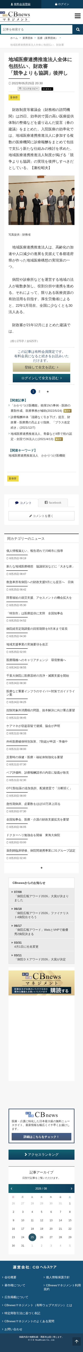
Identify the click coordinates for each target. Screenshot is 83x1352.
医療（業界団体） (47, 38)
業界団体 (28, 38)
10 (22, 1220)
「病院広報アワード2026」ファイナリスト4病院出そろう (41, 913)
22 (70, 1228)
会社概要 (10, 1277)
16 (13, 1228)
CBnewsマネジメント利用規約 (62, 1287)
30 (51, 1203)
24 (22, 1237)
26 (13, 1203)
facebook (55, 502)
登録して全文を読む (40, 367)
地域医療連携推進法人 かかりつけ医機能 (37, 455)
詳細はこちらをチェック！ (41, 1136)
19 (41, 1228)
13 (51, 1220)
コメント (26, 502)
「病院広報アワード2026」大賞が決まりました (41, 896)
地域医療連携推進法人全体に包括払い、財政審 (37, 44)
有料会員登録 (22, 4)
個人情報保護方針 (58, 1277)
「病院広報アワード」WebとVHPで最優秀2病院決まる (41, 930)
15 (70, 1220)
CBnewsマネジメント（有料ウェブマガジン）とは (38, 1305)
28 (32, 1203)
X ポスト (47, 89)
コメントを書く (43, 516)
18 (32, 1228)
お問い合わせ (13, 1329)
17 (22, 1228)
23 (13, 1237)
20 (51, 1228)
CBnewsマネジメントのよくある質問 (29, 1321)
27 (22, 1203)
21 (60, 1228)
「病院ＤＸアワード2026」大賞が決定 (40, 957)
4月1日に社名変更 (26, 945)
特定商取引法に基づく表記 (22, 1313)
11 (32, 1220)
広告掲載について (16, 1297)
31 (60, 1203)
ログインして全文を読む (40, 378)
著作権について (14, 1285)
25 (32, 1237)
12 (41, 1220)
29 (41, 1203)
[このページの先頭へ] (76, 1341)
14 (60, 1220)
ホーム (14, 38)
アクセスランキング (43, 1154)
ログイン (63, 4)
